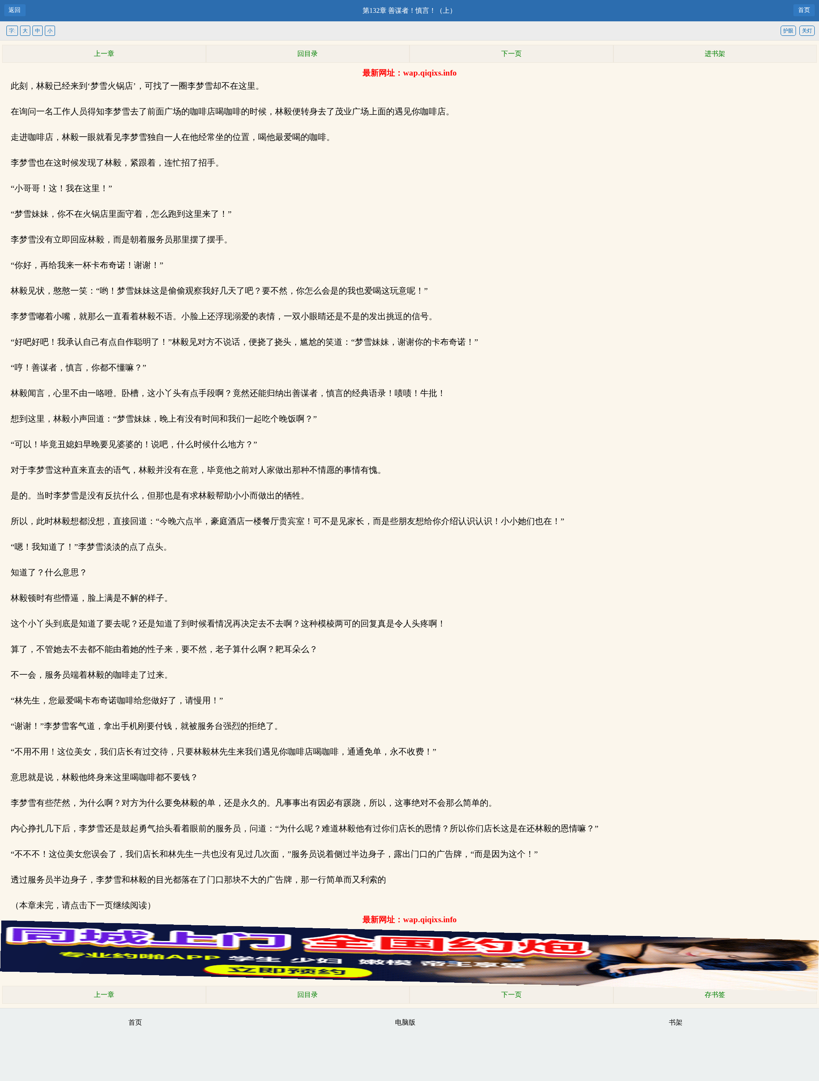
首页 (804, 10)
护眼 (788, 31)
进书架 (715, 53)
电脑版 (405, 1022)
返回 (14, 10)
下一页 (511, 53)
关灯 (807, 31)
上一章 (104, 53)
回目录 (307, 53)
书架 (675, 1022)
